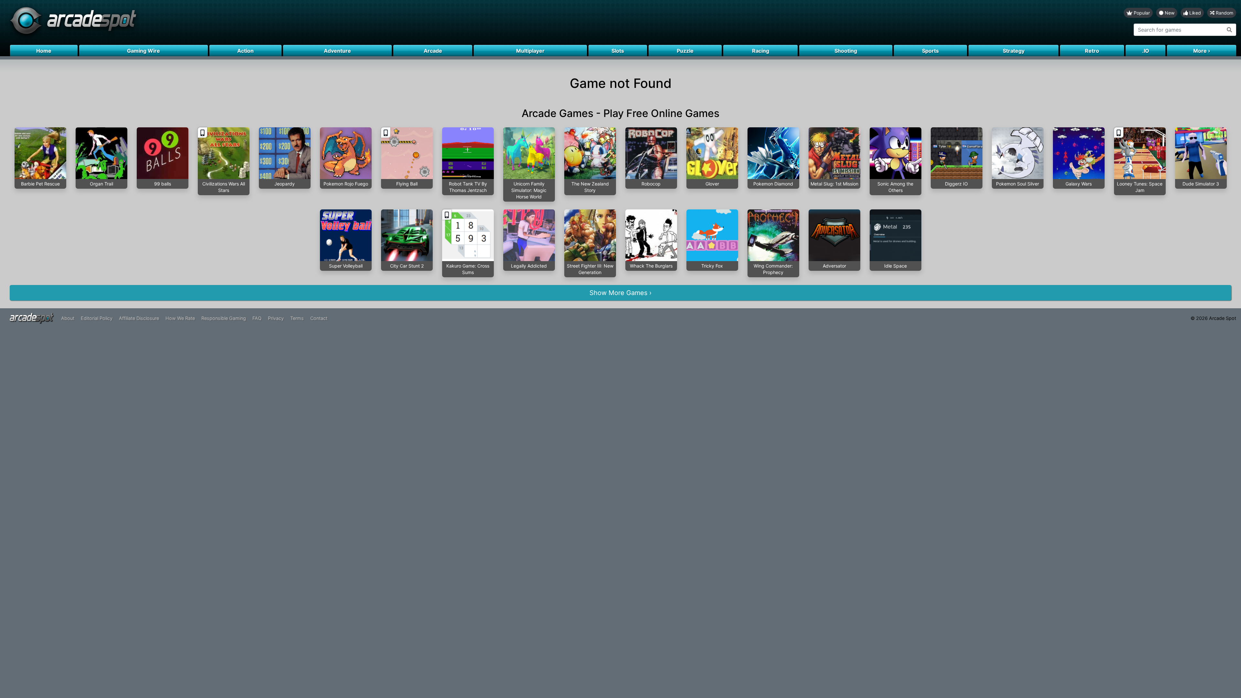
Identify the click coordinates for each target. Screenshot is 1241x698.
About (67, 318)
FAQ (256, 318)
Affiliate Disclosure (139, 318)
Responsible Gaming (223, 318)
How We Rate (180, 318)
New (1168, 13)
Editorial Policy (96, 318)
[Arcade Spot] (310, 22)
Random (1223, 13)
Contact (318, 318)
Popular (1141, 13)
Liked (1194, 13)
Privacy (276, 318)
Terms (297, 318)
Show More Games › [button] (620, 293)
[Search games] (1229, 30)
